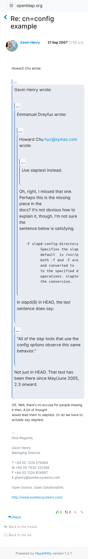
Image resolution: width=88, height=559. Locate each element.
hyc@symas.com (61, 139)
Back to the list (19, 535)
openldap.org (29, 5)
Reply (16, 517)
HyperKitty (43, 553)
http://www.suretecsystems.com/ (37, 497)
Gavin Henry (30, 42)
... (15, 81)
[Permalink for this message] (81, 512)
